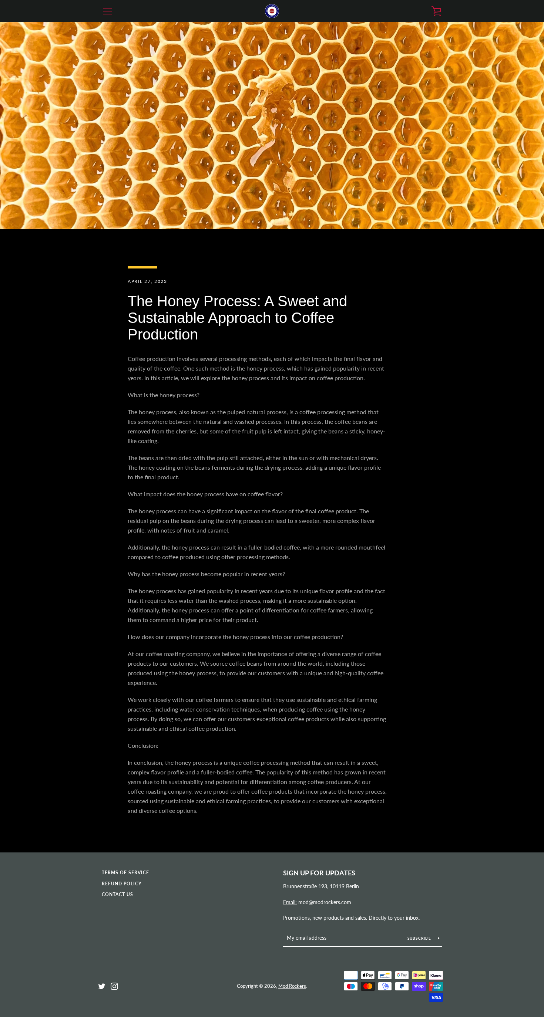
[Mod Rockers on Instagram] (114, 985)
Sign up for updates (319, 873)
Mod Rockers (292, 986)
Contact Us (117, 894)
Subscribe (420, 938)
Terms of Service (125, 872)
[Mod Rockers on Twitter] (101, 985)
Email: (290, 902)
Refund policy (122, 883)
